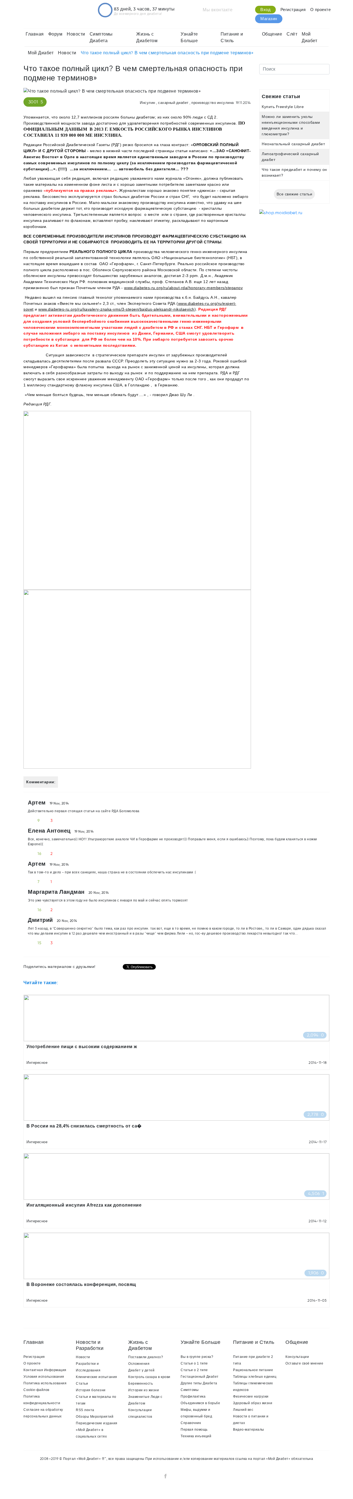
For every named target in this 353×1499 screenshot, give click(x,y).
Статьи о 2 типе (194, 1370)
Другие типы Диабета (199, 1383)
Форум (55, 34)
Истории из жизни (143, 1390)
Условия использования (43, 1377)
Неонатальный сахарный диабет (293, 143)
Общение (272, 34)
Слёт (292, 34)
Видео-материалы (248, 1429)
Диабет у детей (141, 1370)
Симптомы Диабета (101, 37)
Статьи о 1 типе (194, 1363)
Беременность (140, 1383)
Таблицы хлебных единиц (254, 1377)
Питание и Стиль (232, 37)
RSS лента (85, 1410)
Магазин (268, 18)
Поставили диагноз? (145, 1357)
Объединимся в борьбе (200, 1403)
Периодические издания (96, 1423)
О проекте (320, 9)
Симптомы (190, 1390)
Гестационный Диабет (200, 1377)
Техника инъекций (196, 1436)
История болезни (91, 1390)
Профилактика (193, 1396)
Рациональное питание (253, 1370)
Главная (35, 34)
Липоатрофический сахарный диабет (290, 156)
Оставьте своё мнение (304, 1363)
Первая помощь (194, 1429)
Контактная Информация (44, 1370)
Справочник (191, 1423)
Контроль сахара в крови (149, 1377)
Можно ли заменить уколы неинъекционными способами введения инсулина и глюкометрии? (291, 125)
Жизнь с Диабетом (146, 37)
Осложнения (138, 1364)
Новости (76, 34)
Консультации (297, 1357)
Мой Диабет (309, 37)
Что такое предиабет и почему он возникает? (294, 172)
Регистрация (293, 9)
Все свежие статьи (294, 194)
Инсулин (147, 103)
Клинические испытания (96, 1377)
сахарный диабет (173, 103)
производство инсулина (212, 103)
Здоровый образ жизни (252, 1403)
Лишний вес (243, 1410)
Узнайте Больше (189, 37)
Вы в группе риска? (197, 1357)
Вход (265, 9)
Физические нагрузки (251, 1396)
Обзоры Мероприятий (94, 1417)
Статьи (82, 1383)
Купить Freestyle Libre (283, 106)
